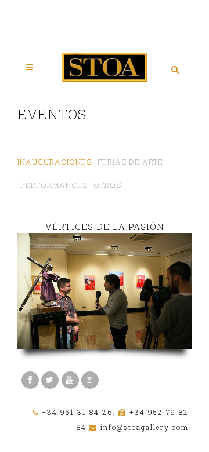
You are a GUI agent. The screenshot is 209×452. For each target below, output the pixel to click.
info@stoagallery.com (144, 427)
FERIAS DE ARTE (130, 161)
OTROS (107, 185)
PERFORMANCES (54, 185)
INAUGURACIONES (54, 161)
